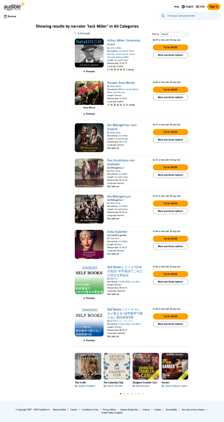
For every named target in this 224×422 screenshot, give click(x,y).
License (146, 409)
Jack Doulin (123, 51)
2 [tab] (124, 393)
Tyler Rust (114, 238)
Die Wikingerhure (119, 196)
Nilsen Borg (115, 133)
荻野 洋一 (114, 279)
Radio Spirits (115, 86)
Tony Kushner (122, 54)
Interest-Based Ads (129, 409)
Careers (74, 409)
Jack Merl (135, 282)
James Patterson (173, 386)
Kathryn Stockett (114, 386)
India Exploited (117, 232)
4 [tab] (131, 393)
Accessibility (171, 409)
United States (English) (112, 412)
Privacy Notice (109, 409)
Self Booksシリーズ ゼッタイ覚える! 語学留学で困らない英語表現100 (124, 313)
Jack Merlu (136, 324)
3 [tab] (127, 393)
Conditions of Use (90, 409)
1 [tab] (120, 393)
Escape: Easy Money (121, 83)
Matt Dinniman (143, 386)
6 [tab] (138, 393)
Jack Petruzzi (119, 92)
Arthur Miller (115, 48)
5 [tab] (135, 393)
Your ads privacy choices (193, 409)
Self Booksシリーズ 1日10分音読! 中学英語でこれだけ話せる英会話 (124, 271)
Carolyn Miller (124, 282)
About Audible (59, 409)
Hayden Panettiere (86, 386)
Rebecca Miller (122, 57)
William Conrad (125, 89)
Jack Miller (123, 136)
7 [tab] (142, 393)
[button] (170, 47)
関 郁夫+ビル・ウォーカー (121, 321)
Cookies (157, 409)
